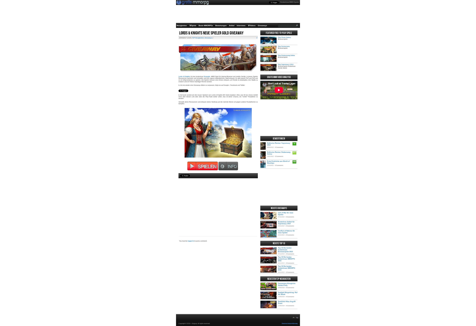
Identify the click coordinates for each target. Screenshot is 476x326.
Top (297, 318)
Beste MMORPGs (206, 26)
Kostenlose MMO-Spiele (289, 2)
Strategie (207, 76)
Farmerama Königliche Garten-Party (286, 284)
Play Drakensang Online (286, 55)
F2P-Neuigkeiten (198, 38)
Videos (252, 26)
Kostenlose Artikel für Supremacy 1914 (286, 223)
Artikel (231, 26)
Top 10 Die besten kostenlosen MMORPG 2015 (286, 268)
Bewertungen (221, 26)
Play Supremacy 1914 (285, 64)
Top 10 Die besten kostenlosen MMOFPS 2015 (286, 259)
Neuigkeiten (182, 26)
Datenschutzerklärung (290, 323)
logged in (191, 241)
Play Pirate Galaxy (284, 37)
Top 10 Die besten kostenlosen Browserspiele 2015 (285, 250)
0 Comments (279, 147)
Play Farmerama (284, 46)
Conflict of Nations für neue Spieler (286, 232)
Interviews (241, 26)
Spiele (193, 26)
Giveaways (262, 26)
